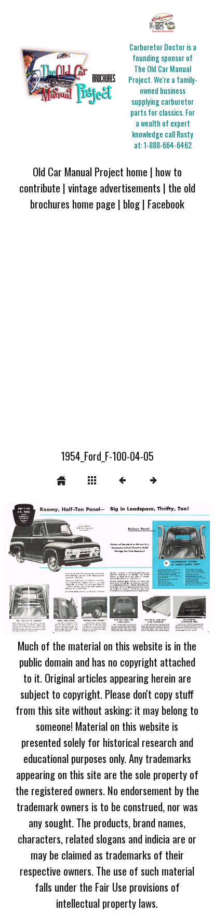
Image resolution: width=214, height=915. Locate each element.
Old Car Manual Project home (90, 171)
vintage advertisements (114, 187)
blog (131, 204)
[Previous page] (45, 568)
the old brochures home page (112, 195)
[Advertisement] (107, 336)
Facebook (166, 204)
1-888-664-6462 (168, 145)
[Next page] (148, 568)
